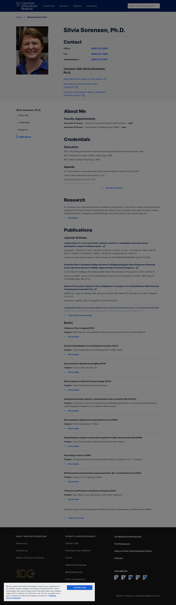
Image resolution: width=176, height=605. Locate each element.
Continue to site (80, 587)
